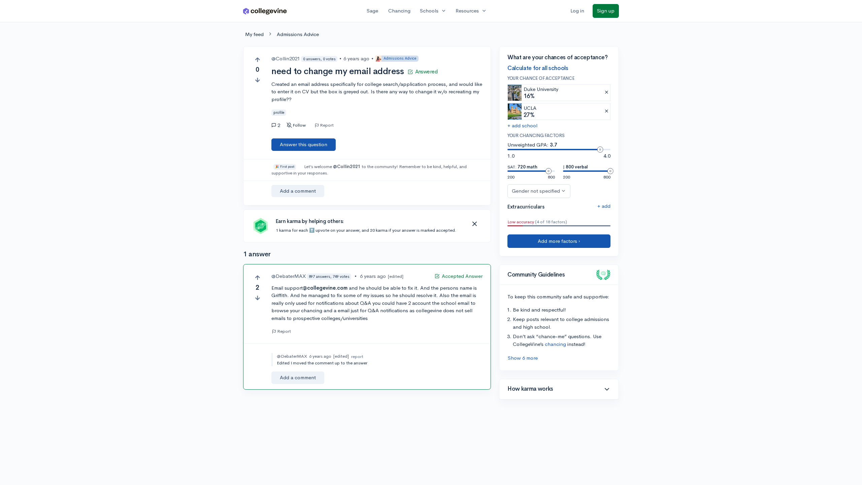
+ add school (522, 125)
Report (327, 125)
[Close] (474, 224)
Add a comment (298, 191)
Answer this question (303, 144)
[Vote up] (257, 60)
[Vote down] (257, 80)
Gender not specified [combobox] (536, 191)
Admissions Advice (298, 34)
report (357, 356)
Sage (372, 10)
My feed (254, 34)
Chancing (399, 10)
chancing (555, 344)
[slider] (600, 150)
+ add (603, 206)
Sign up (606, 10)
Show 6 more (523, 358)
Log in (577, 10)
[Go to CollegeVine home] (265, 11)
